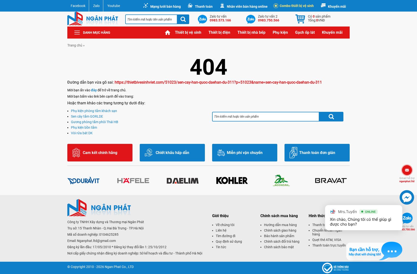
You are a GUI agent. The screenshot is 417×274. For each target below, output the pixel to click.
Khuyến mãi (337, 6)
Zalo (96, 6)
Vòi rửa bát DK (82, 133)
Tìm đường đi (225, 236)
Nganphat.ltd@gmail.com (96, 241)
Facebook (78, 6)
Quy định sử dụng (229, 241)
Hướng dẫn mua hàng (280, 225)
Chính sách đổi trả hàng (281, 241)
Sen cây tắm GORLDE (87, 116)
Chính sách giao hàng (280, 230)
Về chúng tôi (225, 225)
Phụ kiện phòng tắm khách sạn (94, 111)
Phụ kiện (280, 32)
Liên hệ (221, 230)
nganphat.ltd (406, 180)
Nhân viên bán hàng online (247, 6)
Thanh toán (204, 6)
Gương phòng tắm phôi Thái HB (94, 122)
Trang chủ (167, 33)
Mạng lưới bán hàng (165, 6)
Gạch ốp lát (305, 32)
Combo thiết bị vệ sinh (297, 6)
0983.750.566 (407, 228)
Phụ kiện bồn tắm (84, 127)
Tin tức (221, 247)
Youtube (113, 6)
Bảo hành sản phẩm (279, 236)
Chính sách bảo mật (279, 247)
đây (94, 90)
